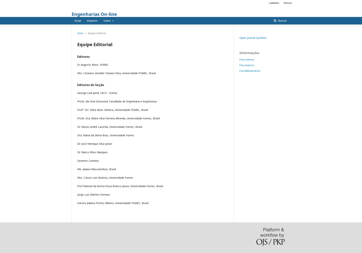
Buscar (282, 20)
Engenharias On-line (94, 14)
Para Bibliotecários (249, 70)
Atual (77, 20)
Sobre (107, 20)
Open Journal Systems (253, 38)
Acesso (288, 3)
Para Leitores (246, 59)
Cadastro (274, 3)
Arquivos (92, 20)
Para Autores (246, 65)
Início (80, 33)
